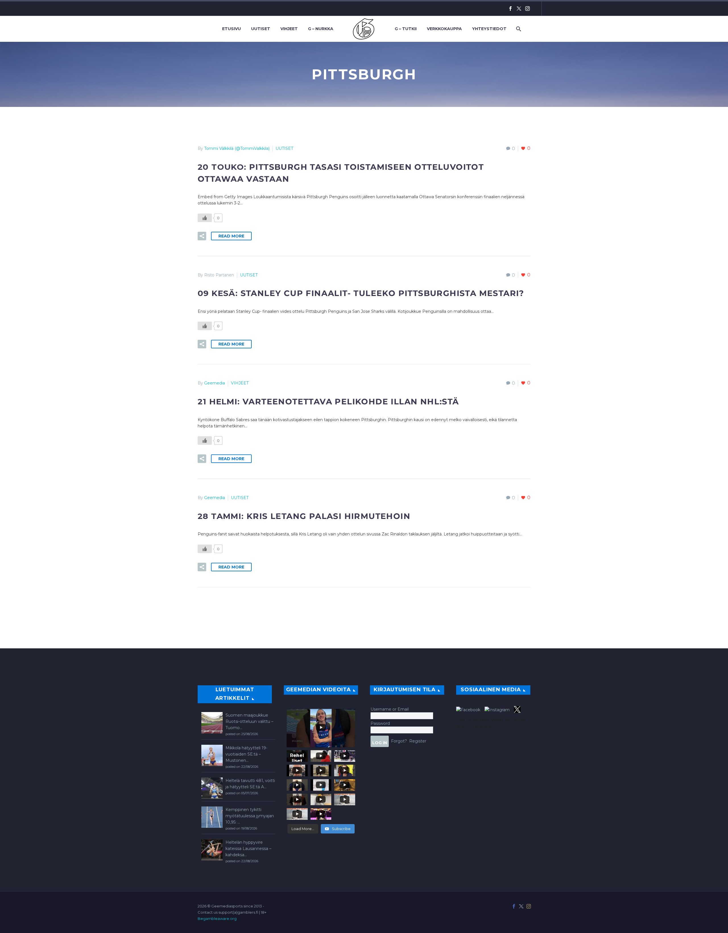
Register (417, 741)
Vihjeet (289, 28)
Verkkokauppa (444, 28)
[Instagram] (527, 8)
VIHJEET (240, 383)
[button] (202, 236)
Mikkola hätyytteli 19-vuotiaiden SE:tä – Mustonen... (246, 754)
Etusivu (231, 28)
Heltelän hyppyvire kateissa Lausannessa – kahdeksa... (248, 848)
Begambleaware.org (217, 918)
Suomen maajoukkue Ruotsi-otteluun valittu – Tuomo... (249, 721)
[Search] (518, 28)
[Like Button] (205, 218)
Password (380, 723)
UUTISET (284, 148)
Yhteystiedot (489, 28)
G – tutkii (406, 28)
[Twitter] (519, 8)
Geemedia (214, 383)
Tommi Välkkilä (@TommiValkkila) (237, 148)
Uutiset (260, 28)
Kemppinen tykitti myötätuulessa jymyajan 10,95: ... (250, 816)
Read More (231, 236)
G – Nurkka (320, 28)
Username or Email (390, 709)
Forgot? (399, 741)
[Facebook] (510, 8)
